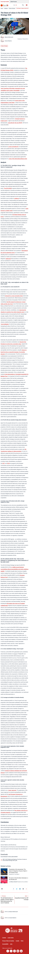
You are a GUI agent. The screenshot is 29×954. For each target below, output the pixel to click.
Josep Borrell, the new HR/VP (15, 122)
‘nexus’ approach (12, 790)
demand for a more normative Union (14, 295)
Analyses (6, 8)
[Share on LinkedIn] (20, 888)
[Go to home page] (5, 6)
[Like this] (2, 888)
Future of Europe (12, 8)
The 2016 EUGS (8, 188)
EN (16, 5)
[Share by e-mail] (23, 888)
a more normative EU (13, 146)
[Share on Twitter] (16, 888)
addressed (8, 258)
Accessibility (5, 944)
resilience (16, 198)
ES (14, 5)
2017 (3, 463)
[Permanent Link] (26, 888)
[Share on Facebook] (13, 888)
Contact (4, 937)
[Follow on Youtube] (21, 951)
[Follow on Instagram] (14, 951)
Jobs (11, 944)
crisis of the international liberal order (18, 158)
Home (2, 8)
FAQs (22, 940)
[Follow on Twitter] (11, 951)
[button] (23, 5)
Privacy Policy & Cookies (8, 940)
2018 (8, 463)
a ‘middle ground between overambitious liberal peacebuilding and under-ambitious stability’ (14, 569)
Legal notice (11, 937)
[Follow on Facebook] (7, 951)
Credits (17, 940)
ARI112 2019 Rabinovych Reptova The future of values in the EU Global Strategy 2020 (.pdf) (15, 860)
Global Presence (14, 1)
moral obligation (5, 324)
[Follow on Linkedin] (18, 951)
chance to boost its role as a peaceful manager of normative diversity (14, 352)
